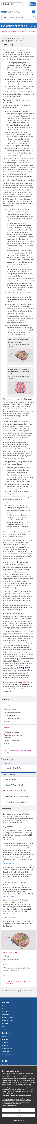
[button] (30, 26)
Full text (6, 839)
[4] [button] (5, 199)
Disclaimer (5, 1064)
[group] (18, 768)
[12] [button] (6, 656)
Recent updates (7, 1009)
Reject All (18, 1115)
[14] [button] (16, 675)
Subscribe (5, 1042)
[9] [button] (16, 588)
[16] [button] (23, 682)
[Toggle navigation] (34, 11)
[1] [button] (27, 190)
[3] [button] (3, 199)
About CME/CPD (7, 1048)
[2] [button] (28, 190)
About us (5, 1045)
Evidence (5, 1023)
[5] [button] (14, 206)
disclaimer (28, 991)
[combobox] (16, 17)
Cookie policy (10, 1093)
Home (4, 1006)
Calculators (5, 1014)
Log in (32, 4)
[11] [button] (4, 656)
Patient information (8, 1017)
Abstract (11, 839)
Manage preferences (18, 1120)
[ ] (25, 668)
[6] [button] (23, 536)
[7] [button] (24, 536)
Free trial (5, 1039)
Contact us (5, 1051)
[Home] (10, 11)
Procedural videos (7, 1020)
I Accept (18, 1110)
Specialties (5, 1011)
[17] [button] (26, 682)
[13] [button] (12, 661)
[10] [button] (4, 638)
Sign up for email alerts (9, 1054)
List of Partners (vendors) (9, 1105)
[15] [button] (21, 682)
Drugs (4, 1026)
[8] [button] (14, 588)
